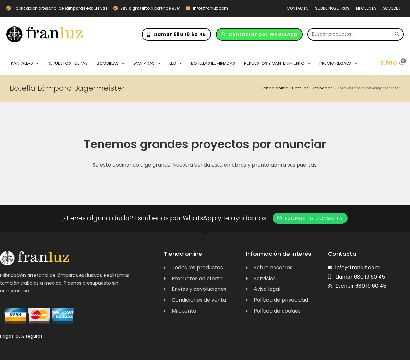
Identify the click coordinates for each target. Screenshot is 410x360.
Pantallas (22, 63)
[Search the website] (356, 34)
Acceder (391, 8)
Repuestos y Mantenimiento (274, 63)
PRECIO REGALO (335, 63)
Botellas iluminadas (213, 63)
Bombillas (108, 63)
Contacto (297, 8)
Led (172, 63)
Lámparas (144, 63)
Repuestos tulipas (68, 63)
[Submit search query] (397, 34)
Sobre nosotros (332, 8)
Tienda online (274, 88)
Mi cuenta (366, 8)
